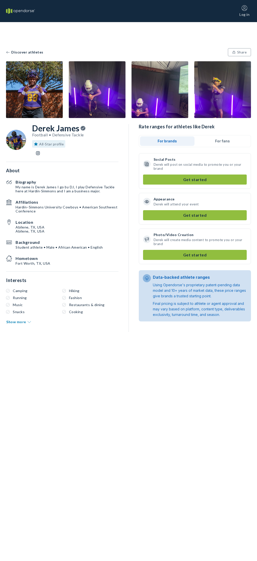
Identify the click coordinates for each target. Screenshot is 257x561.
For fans (222, 141)
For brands (167, 141)
